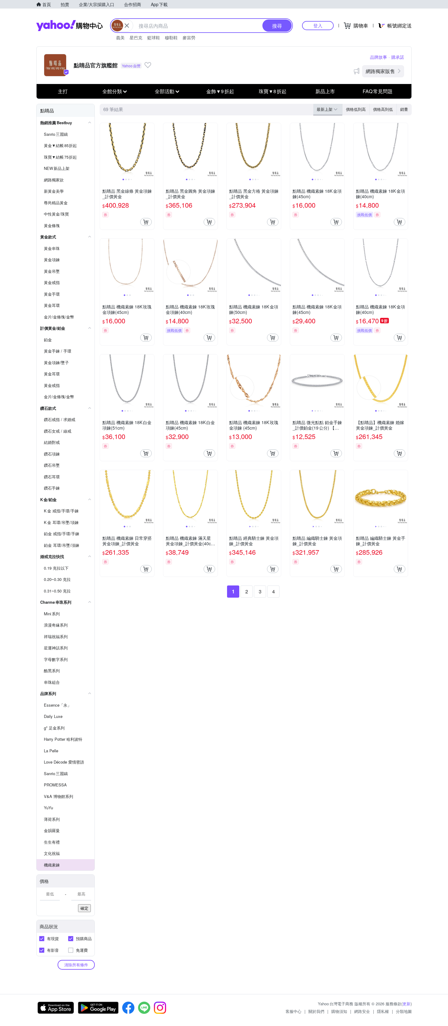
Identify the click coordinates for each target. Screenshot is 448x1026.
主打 (63, 91)
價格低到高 (356, 109)
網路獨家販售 (380, 71)
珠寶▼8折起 (272, 91)
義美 (120, 37)
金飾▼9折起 (220, 91)
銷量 (404, 109)
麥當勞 (189, 37)
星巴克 (136, 37)
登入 (317, 25)
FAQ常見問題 (378, 91)
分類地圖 (404, 1011)
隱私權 (383, 1011)
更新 (407, 1004)
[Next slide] (150, 150)
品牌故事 (378, 57)
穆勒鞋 (171, 37)
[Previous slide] (104, 150)
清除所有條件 (76, 965)
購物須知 (339, 1011)
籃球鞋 (153, 37)
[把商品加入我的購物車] (146, 222)
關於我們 (316, 1011)
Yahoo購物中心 (69, 25)
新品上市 (325, 91)
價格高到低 (383, 109)
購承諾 (397, 57)
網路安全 (362, 1011)
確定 (84, 908)
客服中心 (293, 1011)
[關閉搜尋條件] (126, 25)
